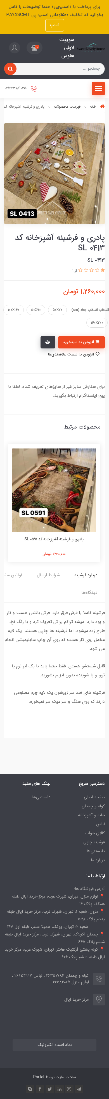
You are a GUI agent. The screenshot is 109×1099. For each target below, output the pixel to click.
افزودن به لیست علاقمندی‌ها (71, 354)
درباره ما (98, 860)
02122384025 (16, 88)
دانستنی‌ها (96, 851)
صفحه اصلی (94, 797)
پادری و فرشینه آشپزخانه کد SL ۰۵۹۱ (54, 539)
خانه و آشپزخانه (91, 815)
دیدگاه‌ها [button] (89, 592)
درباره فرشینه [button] (86, 575)
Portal (38, 1077)
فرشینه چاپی (94, 842)
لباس (100, 824)
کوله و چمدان (93, 806)
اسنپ (54, 25)
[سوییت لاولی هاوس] (91, 48)
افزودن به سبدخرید (79, 342)
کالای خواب (95, 833)
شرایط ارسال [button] (48, 575)
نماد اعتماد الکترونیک (54, 1045)
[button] (34, 48)
